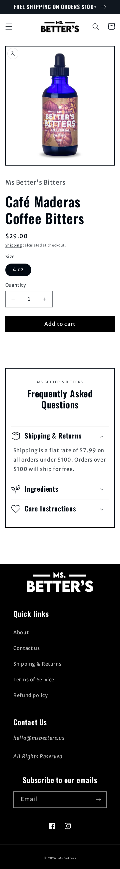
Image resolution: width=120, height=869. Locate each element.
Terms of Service (33, 680)
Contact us (26, 648)
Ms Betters (67, 858)
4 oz (18, 270)
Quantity (15, 285)
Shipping (13, 245)
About (21, 633)
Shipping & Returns (37, 664)
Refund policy (30, 695)
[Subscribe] (98, 799)
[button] (8, 26)
